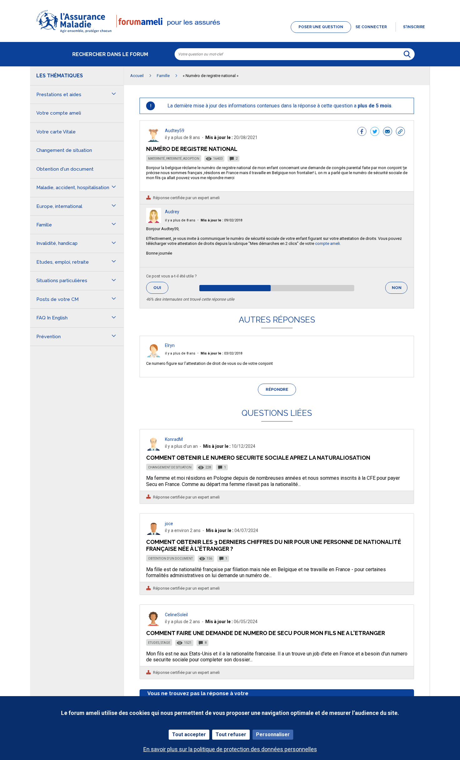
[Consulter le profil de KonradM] (153, 449)
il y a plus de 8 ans (180, 220)
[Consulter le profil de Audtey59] (153, 140)
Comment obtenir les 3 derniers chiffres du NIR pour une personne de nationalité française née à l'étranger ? (273, 545)
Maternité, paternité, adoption (173, 158)
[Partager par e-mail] (387, 132)
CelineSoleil (176, 614)
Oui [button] (160, 287)
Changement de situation (170, 467)
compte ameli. (328, 243)
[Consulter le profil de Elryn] (153, 356)
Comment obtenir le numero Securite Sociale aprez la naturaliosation (258, 457)
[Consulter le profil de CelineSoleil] (153, 624)
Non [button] (399, 289)
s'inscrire (414, 27)
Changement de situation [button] (64, 150)
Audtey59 (174, 130)
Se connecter (371, 27)
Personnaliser (273, 734)
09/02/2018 (221, 220)
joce (169, 523)
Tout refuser (231, 734)
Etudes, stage (159, 642)
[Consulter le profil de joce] (153, 533)
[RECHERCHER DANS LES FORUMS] (407, 54)
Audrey (172, 211)
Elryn (170, 345)
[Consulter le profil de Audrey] (153, 221)
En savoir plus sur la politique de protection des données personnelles (230, 749)
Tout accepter (189, 734)
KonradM (174, 439)
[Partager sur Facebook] (361, 132)
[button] (230, 33)
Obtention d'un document (170, 558)
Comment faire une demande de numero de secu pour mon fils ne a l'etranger (265, 633)
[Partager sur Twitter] (374, 132)
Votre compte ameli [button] (58, 113)
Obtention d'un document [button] (65, 169)
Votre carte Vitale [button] (56, 132)
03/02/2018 (221, 353)
